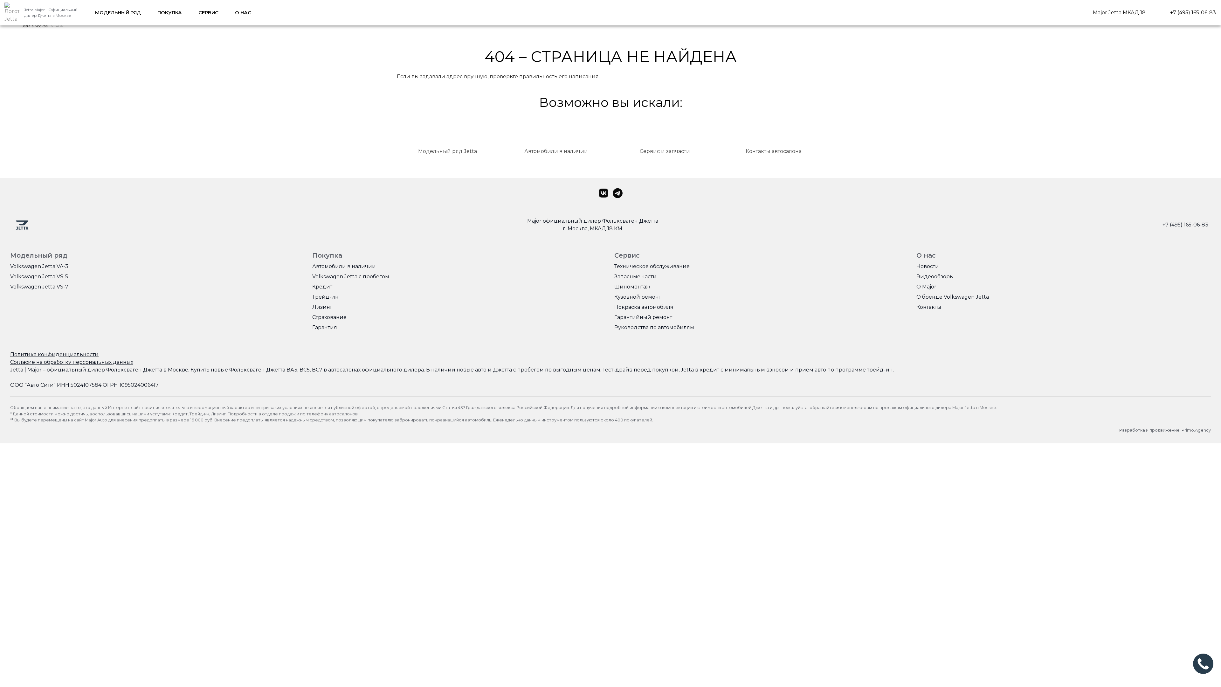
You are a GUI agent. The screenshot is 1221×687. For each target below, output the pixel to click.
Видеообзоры (935, 277)
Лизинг (322, 307)
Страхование (329, 317)
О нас (243, 13)
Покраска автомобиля (643, 307)
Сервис (208, 13)
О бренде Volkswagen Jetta (952, 297)
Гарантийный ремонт (643, 317)
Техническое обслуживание (652, 266)
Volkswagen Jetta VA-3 (39, 266)
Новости (927, 266)
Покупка (169, 13)
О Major (926, 287)
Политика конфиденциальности (54, 354)
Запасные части (635, 277)
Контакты (928, 307)
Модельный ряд (118, 13)
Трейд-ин (325, 297)
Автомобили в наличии (344, 266)
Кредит (322, 287)
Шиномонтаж (632, 287)
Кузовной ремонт (637, 297)
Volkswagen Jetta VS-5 (39, 277)
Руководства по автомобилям (654, 327)
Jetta (16, 370)
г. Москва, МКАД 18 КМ (592, 229)
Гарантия (324, 327)
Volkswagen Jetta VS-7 (39, 287)
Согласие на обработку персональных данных (71, 362)
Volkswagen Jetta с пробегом (350, 277)
